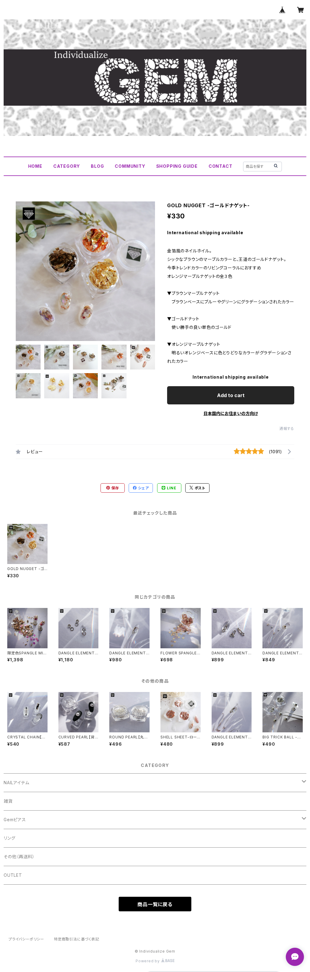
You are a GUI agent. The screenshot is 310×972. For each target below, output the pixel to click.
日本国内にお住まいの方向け (230, 413)
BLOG (97, 166)
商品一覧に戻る (155, 904)
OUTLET (13, 875)
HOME (35, 166)
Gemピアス (15, 819)
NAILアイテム (16, 782)
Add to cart (231, 395)
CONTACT (220, 166)
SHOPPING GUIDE (177, 166)
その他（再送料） (19, 856)
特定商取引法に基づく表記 (76, 939)
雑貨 (8, 801)
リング (9, 838)
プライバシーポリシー (26, 939)
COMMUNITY (130, 166)
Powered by (148, 961)
